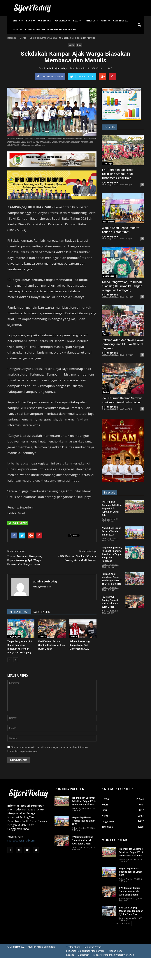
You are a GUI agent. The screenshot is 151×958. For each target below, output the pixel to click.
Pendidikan (61, 20)
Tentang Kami (73, 947)
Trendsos (90, 20)
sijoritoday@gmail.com (21, 840)
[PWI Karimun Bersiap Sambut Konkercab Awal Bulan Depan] (51, 628)
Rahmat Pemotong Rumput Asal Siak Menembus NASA (79, 645)
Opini (104, 20)
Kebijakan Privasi (92, 947)
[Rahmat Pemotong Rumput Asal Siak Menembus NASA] (82, 628)
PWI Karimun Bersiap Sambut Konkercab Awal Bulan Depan (51, 645)
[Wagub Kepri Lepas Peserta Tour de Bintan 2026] (123, 208)
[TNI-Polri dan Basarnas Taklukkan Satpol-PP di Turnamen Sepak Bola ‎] (123, 150)
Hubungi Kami (115, 950)
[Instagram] (19, 850)
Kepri (29, 20)
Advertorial (120, 20)
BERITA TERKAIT (19, 611)
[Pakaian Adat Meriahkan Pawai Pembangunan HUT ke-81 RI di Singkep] (123, 320)
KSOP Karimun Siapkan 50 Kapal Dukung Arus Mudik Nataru (77, 558)
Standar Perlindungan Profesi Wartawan (50, 29)
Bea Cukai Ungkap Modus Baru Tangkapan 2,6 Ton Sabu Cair (131, 911)
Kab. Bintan (44, 20)
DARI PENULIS (42, 611)
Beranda (11, 37)
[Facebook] (10, 850)
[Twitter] (27, 850)
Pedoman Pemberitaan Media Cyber (85, 950)
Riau (75, 20)
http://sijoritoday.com (42, 587)
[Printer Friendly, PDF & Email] (17, 523)
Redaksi (17, 29)
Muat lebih (121, 923)
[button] (139, 25)
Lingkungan (14, 636)
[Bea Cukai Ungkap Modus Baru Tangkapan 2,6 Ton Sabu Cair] (109, 911)
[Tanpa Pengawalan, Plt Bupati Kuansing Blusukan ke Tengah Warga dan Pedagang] (20, 628)
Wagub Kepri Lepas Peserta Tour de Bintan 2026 (111, 531)
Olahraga (107, 163)
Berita (16, 20)
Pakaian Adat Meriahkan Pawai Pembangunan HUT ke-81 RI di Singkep (123, 344)
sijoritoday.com (110, 182)
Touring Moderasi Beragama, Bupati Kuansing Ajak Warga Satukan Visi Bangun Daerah (24, 560)
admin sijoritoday (57, 68)
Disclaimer (83, 954)
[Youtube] (36, 850)
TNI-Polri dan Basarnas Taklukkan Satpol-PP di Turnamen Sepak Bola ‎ (117, 174)
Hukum (106, 815)
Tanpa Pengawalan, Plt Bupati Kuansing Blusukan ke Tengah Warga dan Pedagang (122, 286)
